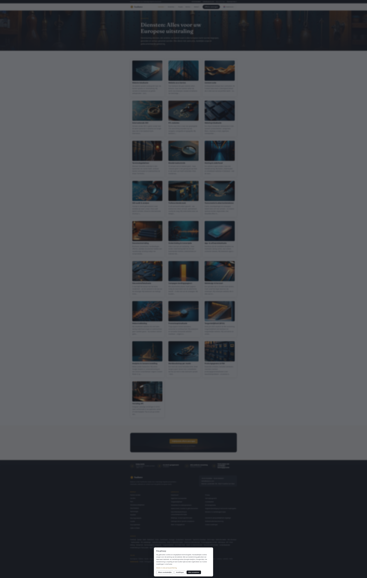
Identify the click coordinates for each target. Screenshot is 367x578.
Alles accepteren (193, 572)
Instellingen (180, 572)
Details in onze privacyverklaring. (166, 568)
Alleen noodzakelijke (165, 572)
